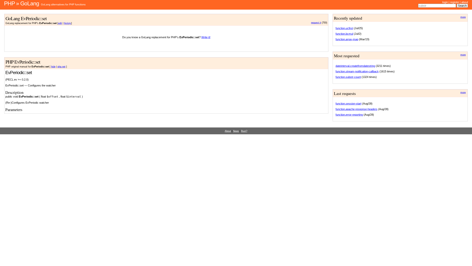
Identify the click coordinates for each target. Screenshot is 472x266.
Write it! (205, 37)
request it (316, 22)
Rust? (244, 131)
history (67, 23)
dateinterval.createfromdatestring (355, 65)
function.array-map (347, 39)
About (228, 131)
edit (60, 23)
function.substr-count (348, 77)
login (445, 2)
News (236, 131)
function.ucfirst (344, 28)
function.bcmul (344, 33)
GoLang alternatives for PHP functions (63, 4)
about (464, 2)
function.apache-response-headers (356, 109)
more (463, 17)
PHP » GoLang (21, 3)
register (454, 2)
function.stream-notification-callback (357, 71)
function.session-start (348, 103)
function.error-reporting (349, 114)
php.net (61, 66)
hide (53, 66)
